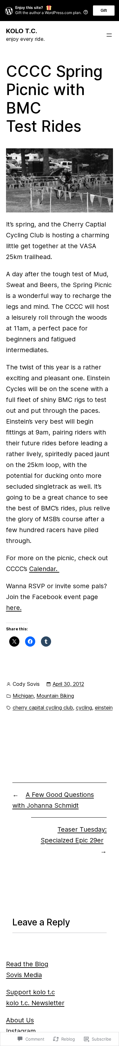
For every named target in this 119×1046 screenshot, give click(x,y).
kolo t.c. (21, 31)
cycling (84, 707)
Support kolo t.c (30, 992)
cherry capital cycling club (43, 707)
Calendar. (44, 569)
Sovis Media (24, 975)
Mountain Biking (55, 696)
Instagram (21, 1031)
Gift (104, 10)
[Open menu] (109, 35)
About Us (20, 1020)
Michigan (23, 696)
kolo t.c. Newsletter (35, 1003)
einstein (104, 707)
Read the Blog (27, 964)
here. (14, 608)
